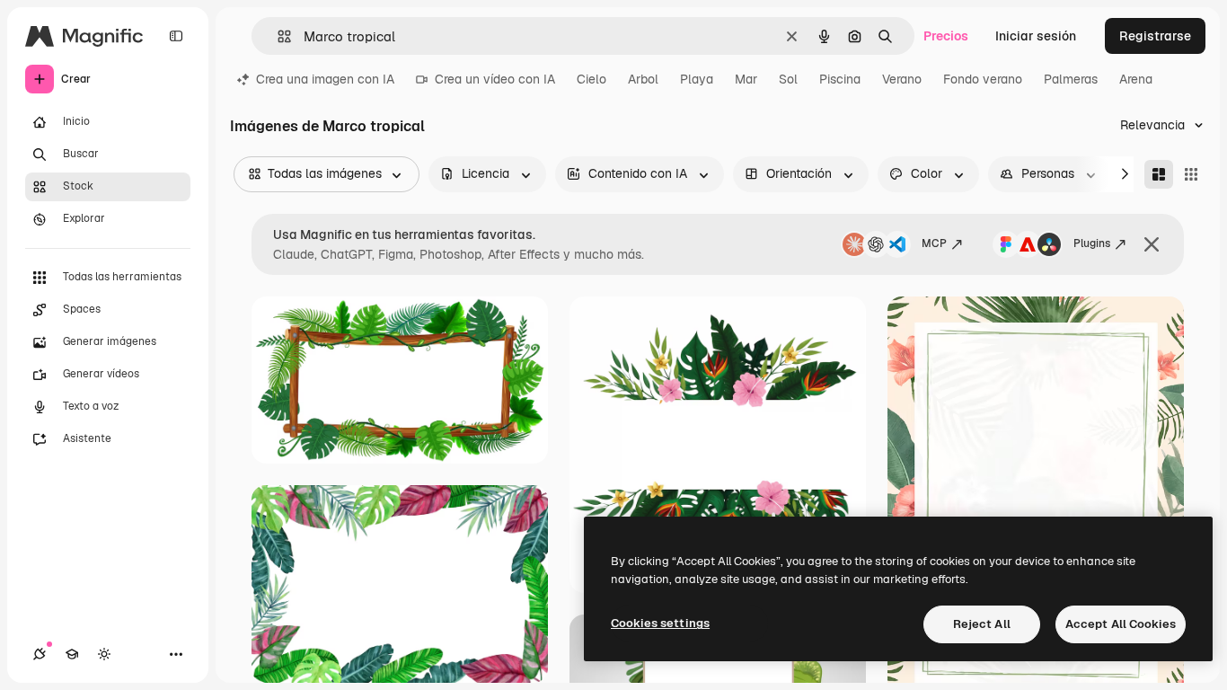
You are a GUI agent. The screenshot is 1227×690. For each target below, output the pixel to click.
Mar (746, 79)
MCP (934, 243)
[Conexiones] (39, 654)
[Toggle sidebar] (176, 36)
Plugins (1091, 243)
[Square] (1191, 174)
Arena (1135, 79)
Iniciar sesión (1035, 36)
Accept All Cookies (1120, 624)
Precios (945, 36)
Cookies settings (660, 623)
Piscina (840, 79)
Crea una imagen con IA (325, 79)
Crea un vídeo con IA (495, 79)
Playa (696, 79)
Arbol (643, 79)
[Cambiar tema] (104, 654)
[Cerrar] (1151, 244)
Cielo (591, 79)
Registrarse (1155, 36)
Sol (788, 79)
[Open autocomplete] (277, 36)
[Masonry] (1158, 174)
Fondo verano (982, 79)
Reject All (982, 624)
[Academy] (71, 654)
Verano (902, 79)
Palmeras (1071, 79)
